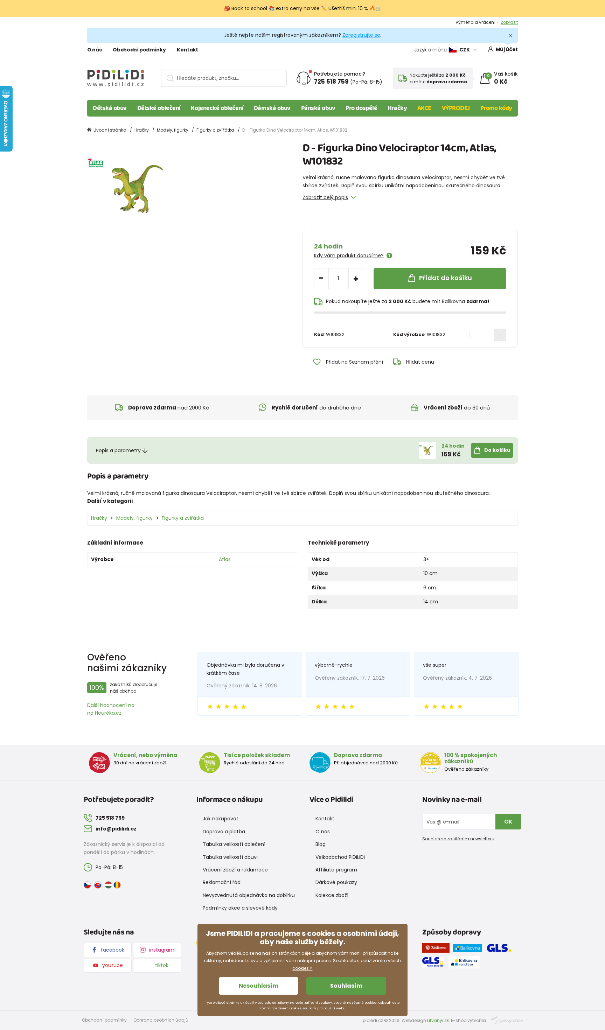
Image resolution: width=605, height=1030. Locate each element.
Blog (320, 844)
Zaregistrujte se (361, 34)
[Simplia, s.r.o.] (507, 1020)
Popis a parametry (118, 450)
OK (508, 822)
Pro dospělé (361, 108)
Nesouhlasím (258, 986)
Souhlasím (346, 986)
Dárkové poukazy (336, 882)
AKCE (424, 108)
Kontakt (187, 49)
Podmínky (507, 22)
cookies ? (302, 968)
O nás (94, 49)
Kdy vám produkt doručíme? (349, 255)
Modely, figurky (172, 130)
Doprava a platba (224, 831)
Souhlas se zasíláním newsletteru (458, 839)
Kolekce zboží (331, 895)
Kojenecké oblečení (217, 108)
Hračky (397, 108)
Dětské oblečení (159, 108)
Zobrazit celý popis (325, 197)
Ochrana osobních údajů (160, 1020)
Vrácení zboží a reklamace (235, 869)
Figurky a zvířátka (215, 130)
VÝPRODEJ (456, 108)
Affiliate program (336, 869)
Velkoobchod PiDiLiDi (340, 857)
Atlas (225, 559)
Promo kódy (496, 108)
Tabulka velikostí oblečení (234, 844)
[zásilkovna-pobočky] (437, 949)
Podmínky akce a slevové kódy (240, 907)
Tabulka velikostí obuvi (230, 857)
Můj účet (507, 49)
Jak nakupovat (220, 818)
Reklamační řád (222, 882)
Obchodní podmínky (139, 49)
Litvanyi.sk (438, 1020)
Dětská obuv (110, 108)
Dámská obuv (272, 108)
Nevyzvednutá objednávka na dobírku (249, 895)
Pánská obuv (318, 108)
